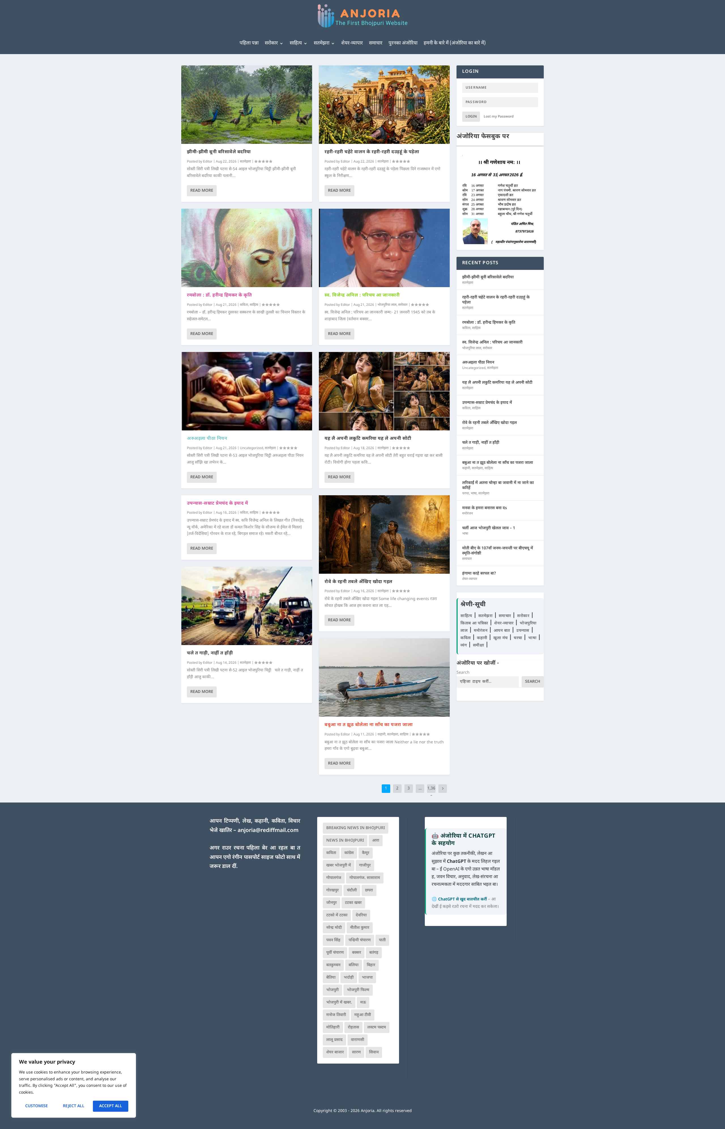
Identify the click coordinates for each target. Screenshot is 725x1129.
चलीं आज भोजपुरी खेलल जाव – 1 (488, 528)
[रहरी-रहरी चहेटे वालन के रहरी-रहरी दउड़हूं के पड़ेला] (384, 104)
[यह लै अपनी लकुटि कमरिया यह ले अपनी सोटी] (384, 391)
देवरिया (361, 915)
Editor (207, 161)
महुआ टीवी (362, 1015)
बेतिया (331, 977)
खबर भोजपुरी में (338, 865)
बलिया (354, 965)
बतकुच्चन (333, 965)
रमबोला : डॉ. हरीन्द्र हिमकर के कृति (219, 295)
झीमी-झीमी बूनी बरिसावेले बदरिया (219, 152)
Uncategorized (251, 448)
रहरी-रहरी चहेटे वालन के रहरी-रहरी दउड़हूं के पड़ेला (372, 152)
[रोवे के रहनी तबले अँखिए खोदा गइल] (384, 534)
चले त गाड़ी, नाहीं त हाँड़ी (210, 653)
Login (471, 116)
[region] (73, 1085)
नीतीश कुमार (359, 927)
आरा (375, 840)
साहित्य (296, 43)
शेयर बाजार (335, 1052)
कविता (244, 305)
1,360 (431, 793)
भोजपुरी (332, 990)
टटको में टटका (336, 915)
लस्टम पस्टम (376, 1027)
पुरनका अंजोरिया (403, 43)
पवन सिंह (333, 940)
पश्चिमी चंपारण (360, 940)
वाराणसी (357, 1040)
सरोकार (271, 43)
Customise (36, 1106)
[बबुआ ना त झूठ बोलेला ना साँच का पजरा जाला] (384, 677)
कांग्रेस (349, 853)
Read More (201, 190)
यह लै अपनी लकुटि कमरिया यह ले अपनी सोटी (368, 439)
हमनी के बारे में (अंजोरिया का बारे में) (455, 43)
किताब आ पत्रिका (474, 623)
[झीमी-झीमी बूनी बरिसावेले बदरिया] (246, 104)
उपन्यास (522, 630)
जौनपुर (331, 903)
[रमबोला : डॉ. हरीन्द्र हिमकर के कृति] (246, 248)
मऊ (363, 1002)
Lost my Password (499, 116)
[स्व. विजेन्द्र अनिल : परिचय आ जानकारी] (384, 248)
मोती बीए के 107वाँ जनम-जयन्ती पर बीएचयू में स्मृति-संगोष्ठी (497, 551)
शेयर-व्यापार (352, 43)
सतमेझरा (321, 43)
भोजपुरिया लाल (387, 305)
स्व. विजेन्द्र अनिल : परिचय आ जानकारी (362, 295)
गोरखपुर (332, 890)
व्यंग (464, 645)
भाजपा (367, 977)
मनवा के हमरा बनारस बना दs (484, 508)
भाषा (474, 493)
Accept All (110, 1106)
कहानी (381, 734)
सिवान (374, 1052)
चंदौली (352, 890)
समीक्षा (479, 645)
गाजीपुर (365, 865)
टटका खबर (353, 903)
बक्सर (356, 952)
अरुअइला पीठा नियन (207, 439)
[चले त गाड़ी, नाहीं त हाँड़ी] (246, 606)
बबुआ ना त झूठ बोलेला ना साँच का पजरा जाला (369, 725)
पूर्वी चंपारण (335, 952)
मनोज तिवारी (336, 1015)
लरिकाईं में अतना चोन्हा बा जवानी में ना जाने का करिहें (498, 485)
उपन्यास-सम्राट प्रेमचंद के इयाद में (217, 504)
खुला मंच (501, 638)
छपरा (369, 890)
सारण (356, 1052)
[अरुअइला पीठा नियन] (246, 391)
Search (463, 672)
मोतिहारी (333, 1027)
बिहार (371, 965)
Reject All (73, 1106)
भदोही (349, 977)
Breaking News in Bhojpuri (355, 828)
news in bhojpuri (345, 840)
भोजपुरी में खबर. (339, 1002)
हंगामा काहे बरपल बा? (479, 573)
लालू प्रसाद (334, 1040)
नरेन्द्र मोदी (334, 927)
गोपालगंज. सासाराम (364, 878)
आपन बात (502, 630)
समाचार (375, 43)
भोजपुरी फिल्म (358, 990)
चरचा (465, 493)
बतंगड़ (373, 952)
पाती (382, 940)
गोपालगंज (333, 878)
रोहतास (353, 1027)
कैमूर (365, 853)
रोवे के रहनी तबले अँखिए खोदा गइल (359, 582)
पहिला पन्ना (249, 43)
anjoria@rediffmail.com (268, 830)
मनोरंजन (467, 513)
